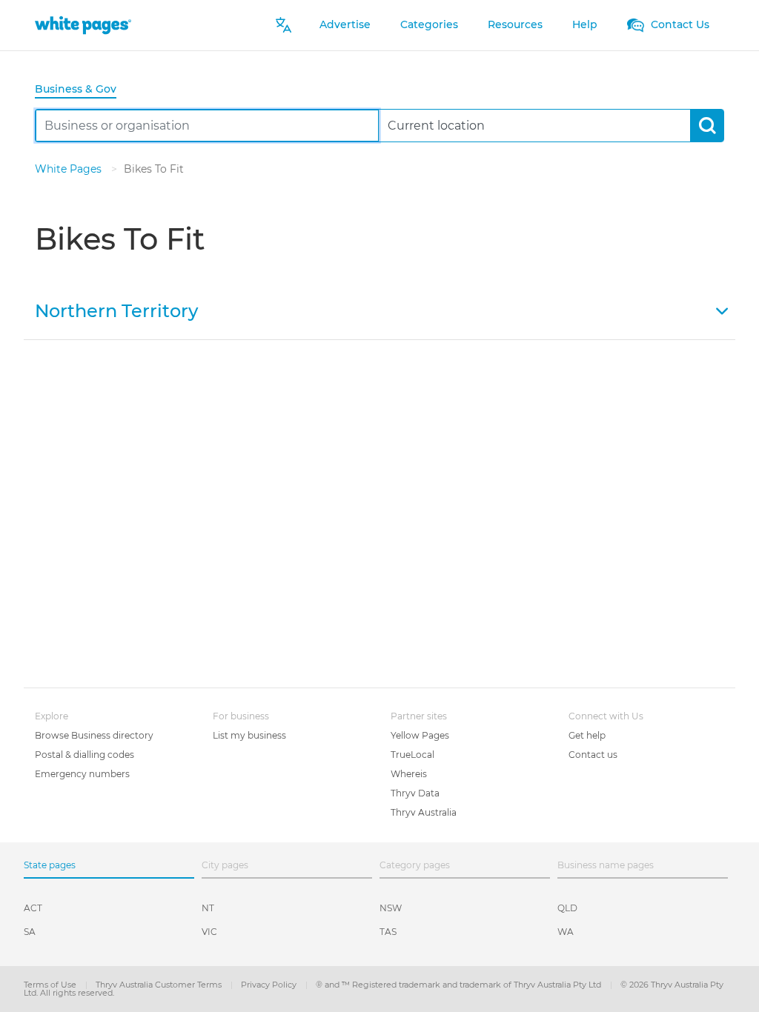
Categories (429, 24)
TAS (388, 931)
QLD (567, 907)
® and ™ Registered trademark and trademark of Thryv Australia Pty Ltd (459, 984)
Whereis (409, 773)
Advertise (345, 24)
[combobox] (207, 126)
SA (30, 931)
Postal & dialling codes (84, 754)
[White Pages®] (83, 24)
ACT (33, 907)
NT (208, 907)
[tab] (81, 90)
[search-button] (706, 126)
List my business (249, 735)
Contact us (593, 754)
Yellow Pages (420, 735)
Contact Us (678, 24)
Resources (515, 24)
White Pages (70, 169)
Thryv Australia (424, 812)
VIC (209, 931)
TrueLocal (412, 754)
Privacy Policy (270, 984)
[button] (379, 309)
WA (565, 931)
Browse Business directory (94, 735)
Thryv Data (415, 793)
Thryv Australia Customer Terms (160, 984)
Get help (587, 735)
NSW (391, 907)
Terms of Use (51, 984)
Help (584, 24)
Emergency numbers (82, 773)
